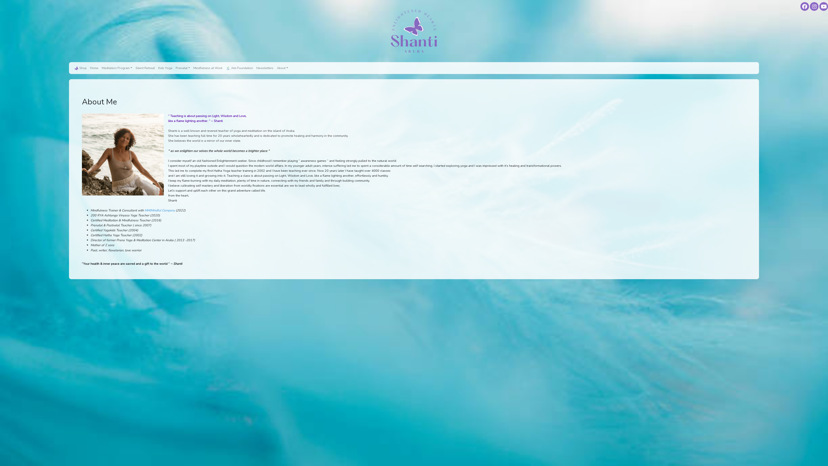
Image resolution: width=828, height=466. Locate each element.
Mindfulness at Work (208, 68)
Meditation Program (116, 68)
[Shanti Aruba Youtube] (823, 6)
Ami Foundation (241, 68)
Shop (82, 68)
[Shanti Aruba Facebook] (804, 6)
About (281, 68)
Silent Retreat (145, 68)
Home (94, 68)
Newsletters (264, 68)
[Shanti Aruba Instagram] (814, 6)
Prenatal (182, 68)
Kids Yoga (165, 68)
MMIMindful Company (160, 210)
